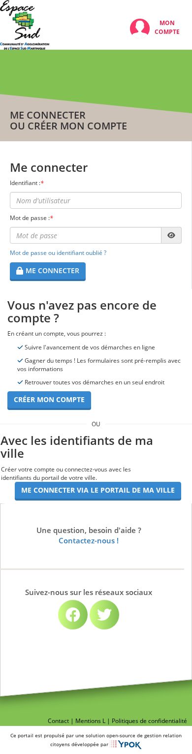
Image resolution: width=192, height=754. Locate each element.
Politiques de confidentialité (149, 721)
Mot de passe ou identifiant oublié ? (58, 253)
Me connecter (52, 270)
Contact (58, 721)
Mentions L (90, 721)
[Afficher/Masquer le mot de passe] (171, 235)
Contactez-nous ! (89, 541)
